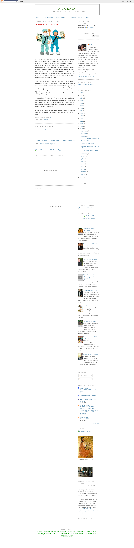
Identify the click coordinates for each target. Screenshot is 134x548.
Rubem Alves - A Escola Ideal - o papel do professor (90, 277)
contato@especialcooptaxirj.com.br (88, 513)
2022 (81, 93)
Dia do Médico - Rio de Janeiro (47, 24)
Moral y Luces (84, 388)
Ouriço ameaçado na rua (90, 321)
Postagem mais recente (41, 140)
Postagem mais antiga (68, 140)
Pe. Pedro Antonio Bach (90, 290)
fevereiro (84, 171)
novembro (84, 133)
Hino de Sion (86, 306)
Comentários (84, 379)
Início (37, 17)
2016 (81, 108)
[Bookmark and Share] (84, 431)
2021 (81, 95)
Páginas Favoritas (61, 17)
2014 (81, 113)
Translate (91, 27)
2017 (81, 105)
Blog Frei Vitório (85, 405)
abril (82, 166)
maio (83, 164)
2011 (81, 121)
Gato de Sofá (84, 417)
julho (82, 159)
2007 (81, 177)
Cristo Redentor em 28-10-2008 (90, 138)
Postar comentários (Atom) (47, 143)
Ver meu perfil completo (86, 76)
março (83, 169)
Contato (87, 17)
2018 (81, 103)
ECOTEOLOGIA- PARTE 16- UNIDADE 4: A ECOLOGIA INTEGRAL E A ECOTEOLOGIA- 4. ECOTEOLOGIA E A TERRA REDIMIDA (89, 410)
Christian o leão (85, 141)
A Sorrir (67, 8)
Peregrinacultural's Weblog (88, 395)
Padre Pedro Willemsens (90, 259)
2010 (81, 123)
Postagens (83, 375)
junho (83, 161)
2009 (81, 126)
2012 (81, 118)
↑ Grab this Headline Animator (88, 218)
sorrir (45, 119)
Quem (80, 17)
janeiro (83, 174)
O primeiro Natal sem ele (86, 419)
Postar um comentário (41, 130)
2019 (81, 100)
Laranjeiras (72, 17)
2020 (81, 98)
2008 (81, 129)
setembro (84, 154)
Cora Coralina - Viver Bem (90, 354)
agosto (83, 156)
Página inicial (55, 140)
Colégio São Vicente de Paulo (89, 143)
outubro (83, 136)
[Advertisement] (46, 135)
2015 (81, 111)
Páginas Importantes (47, 17)
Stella (91, 44)
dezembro (84, 131)
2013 (81, 116)
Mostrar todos (96, 423)
